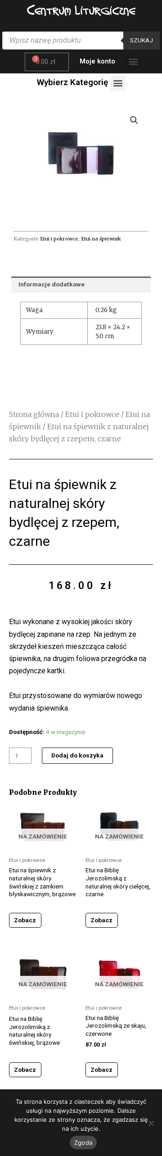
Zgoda (83, 1142)
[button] (133, 61)
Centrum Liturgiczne (81, 10)
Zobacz (25, 920)
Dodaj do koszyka (77, 755)
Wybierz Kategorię (72, 82)
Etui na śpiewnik (101, 239)
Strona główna (34, 414)
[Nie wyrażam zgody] (150, 1123)
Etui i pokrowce (59, 239)
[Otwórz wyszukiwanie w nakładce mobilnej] (81, 41)
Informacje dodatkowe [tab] (51, 284)
